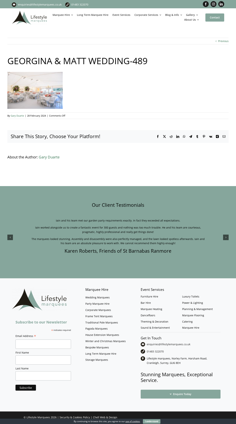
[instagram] (213, 4)
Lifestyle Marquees (38, 417)
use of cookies (132, 421)
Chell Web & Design (105, 417)
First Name (22, 352)
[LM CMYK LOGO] (29, 11)
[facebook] (206, 4)
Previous (223, 41)
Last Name (22, 368)
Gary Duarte (17, 115)
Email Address (25, 336)
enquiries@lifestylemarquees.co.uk (40, 4)
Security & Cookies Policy (75, 417)
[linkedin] (221, 4)
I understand (151, 421)
